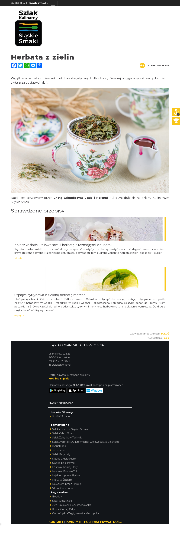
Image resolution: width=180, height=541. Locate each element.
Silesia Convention (63, 488)
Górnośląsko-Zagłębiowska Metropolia (75, 513)
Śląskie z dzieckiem (64, 458)
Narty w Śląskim (62, 479)
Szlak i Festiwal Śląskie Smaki (70, 429)
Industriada (59, 446)
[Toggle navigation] (53, 4)
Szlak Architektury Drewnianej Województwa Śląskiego (86, 441)
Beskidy (57, 496)
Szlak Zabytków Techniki (67, 437)
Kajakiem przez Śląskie (66, 475)
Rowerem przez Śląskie (66, 484)
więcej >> (19, 258)
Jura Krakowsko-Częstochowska (71, 505)
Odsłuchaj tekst (158, 65)
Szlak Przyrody (61, 454)
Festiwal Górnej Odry (65, 467)
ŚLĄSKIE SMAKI (19, 3)
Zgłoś (164, 333)
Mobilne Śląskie (59, 378)
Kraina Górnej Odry (63, 509)
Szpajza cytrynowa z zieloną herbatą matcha (50, 295)
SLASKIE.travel (61, 416)
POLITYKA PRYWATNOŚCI (103, 522)
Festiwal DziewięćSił (64, 471)
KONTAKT (56, 522)
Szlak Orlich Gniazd (63, 433)
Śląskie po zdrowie (63, 462)
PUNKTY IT (74, 522)
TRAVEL (38, 3)
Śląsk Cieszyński (62, 500)
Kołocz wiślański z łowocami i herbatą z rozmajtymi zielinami (63, 245)
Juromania (58, 450)
